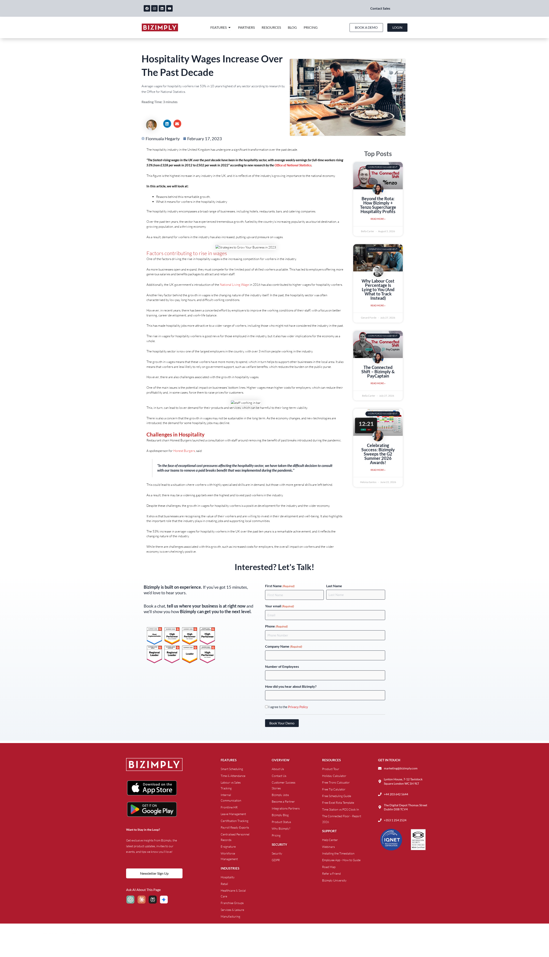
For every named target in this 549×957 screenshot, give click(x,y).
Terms (98, 933)
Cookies (71, 933)
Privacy (85, 933)
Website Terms (52, 933)
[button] (167, 124)
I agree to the (288, 707)
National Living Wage (235, 285)
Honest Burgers (184, 451)
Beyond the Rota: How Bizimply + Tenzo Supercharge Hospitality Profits (378, 205)
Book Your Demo (281, 723)
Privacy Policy (298, 707)
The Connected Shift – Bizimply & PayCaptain (378, 371)
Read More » (378, 218)
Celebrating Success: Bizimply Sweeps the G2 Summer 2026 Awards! (378, 454)
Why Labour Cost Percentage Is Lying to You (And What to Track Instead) (378, 289)
